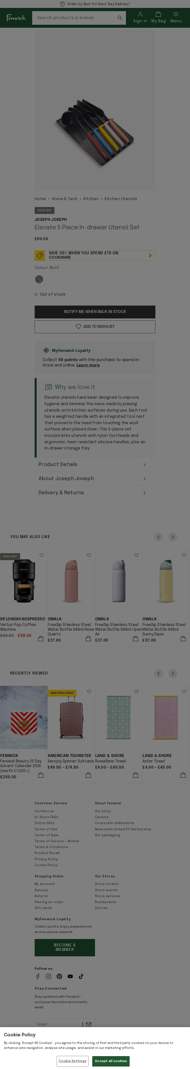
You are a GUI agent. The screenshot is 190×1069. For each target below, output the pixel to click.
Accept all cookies (111, 1061)
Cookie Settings (72, 1061)
